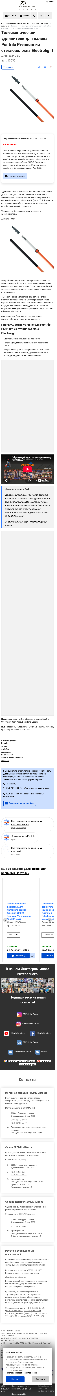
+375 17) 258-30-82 (14, 1311)
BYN (51, 1)
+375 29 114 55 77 (19, 1175)
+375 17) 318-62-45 (33, 1313)
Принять (15, 1379)
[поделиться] (39, 67)
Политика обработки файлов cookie (21, 1373)
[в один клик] (32, 956)
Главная (4, 23)
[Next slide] (50, 920)
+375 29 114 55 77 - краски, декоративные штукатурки (23, 795)
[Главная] (27, 9)
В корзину (20, 955)
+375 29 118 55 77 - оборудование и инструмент (27, 788)
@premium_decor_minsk (17, 489)
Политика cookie (19, 1394)
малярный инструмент (18, 23)
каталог (12, 15)
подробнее (13, 935)
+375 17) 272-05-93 (36, 1316)
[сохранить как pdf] (51, 67)
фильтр (9, 67)
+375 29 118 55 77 (19, 1120)
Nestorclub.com (47, 1391)
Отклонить (40, 1379)
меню (25, 15)
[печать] (45, 67)
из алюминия (7, 755)
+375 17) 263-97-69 (35, 1308)
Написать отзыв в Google (21, 1061)
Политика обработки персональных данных (21, 1387)
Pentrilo (4, 743)
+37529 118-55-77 (34, 1270)
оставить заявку (17, 176)
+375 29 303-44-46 (19, 1226)
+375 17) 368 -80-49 (32, 1311)
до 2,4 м (5, 749)
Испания (5, 760)
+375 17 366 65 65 (19, 1172)
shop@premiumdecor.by (15, 1277)
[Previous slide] (5, 920)
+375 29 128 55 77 (19, 1123)
